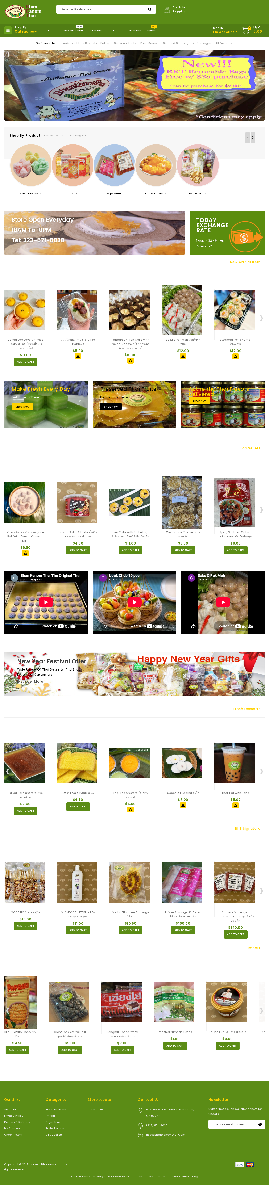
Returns (135, 31)
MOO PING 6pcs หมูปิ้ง (25, 912)
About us (10, 1109)
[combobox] (106, 9)
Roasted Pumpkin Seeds (130, 1032)
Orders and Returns (146, 1176)
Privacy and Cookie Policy (111, 1176)
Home (52, 31)
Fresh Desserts (30, 194)
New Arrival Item (245, 262)
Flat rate (179, 9)
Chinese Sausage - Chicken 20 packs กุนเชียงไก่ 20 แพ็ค (236, 917)
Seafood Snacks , (175, 43)
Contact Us (98, 31)
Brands (118, 31)
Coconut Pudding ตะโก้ (183, 793)
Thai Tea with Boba (235, 793)
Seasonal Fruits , (125, 43)
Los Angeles (96, 1109)
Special (152, 31)
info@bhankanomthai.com (165, 1134)
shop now (22, 406)
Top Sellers (250, 448)
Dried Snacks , (150, 43)
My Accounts (13, 1128)
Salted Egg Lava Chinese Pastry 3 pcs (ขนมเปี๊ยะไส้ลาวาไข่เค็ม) (25, 344)
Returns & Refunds (17, 1122)
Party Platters (155, 194)
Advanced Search (176, 1176)
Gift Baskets (197, 194)
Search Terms (80, 1176)
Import (72, 194)
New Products (73, 31)
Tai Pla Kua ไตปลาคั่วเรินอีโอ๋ (183, 1032)
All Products (224, 43)
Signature (113, 194)
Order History (13, 1134)
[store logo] (22, 12)
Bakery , (105, 43)
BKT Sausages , (202, 43)
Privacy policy (14, 1116)
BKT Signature (248, 829)
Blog (195, 1176)
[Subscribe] (260, 1124)
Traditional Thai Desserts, (80, 43)
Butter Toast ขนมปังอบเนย (78, 793)
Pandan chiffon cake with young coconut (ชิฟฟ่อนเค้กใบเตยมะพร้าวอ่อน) (130, 344)
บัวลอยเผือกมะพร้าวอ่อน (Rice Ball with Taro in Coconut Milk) (25, 536)
